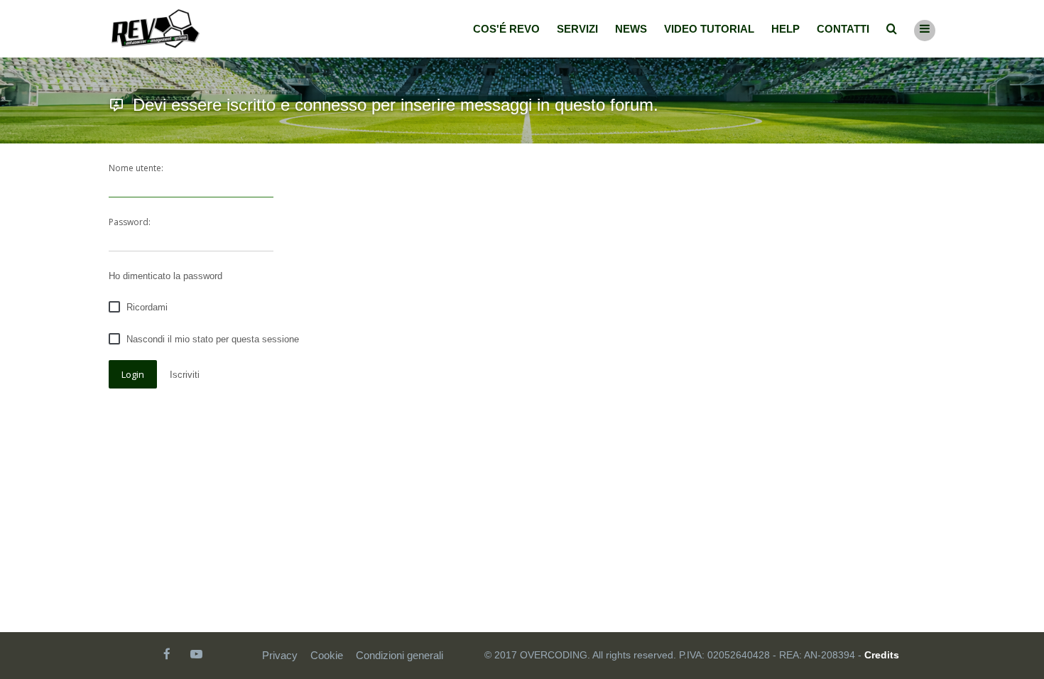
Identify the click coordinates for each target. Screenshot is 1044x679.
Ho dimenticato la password (165, 276)
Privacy (280, 655)
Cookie (326, 655)
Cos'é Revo (506, 29)
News (631, 29)
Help (785, 29)
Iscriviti (185, 374)
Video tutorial (709, 29)
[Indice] (155, 29)
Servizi (577, 29)
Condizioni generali (399, 655)
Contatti (843, 29)
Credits (881, 655)
